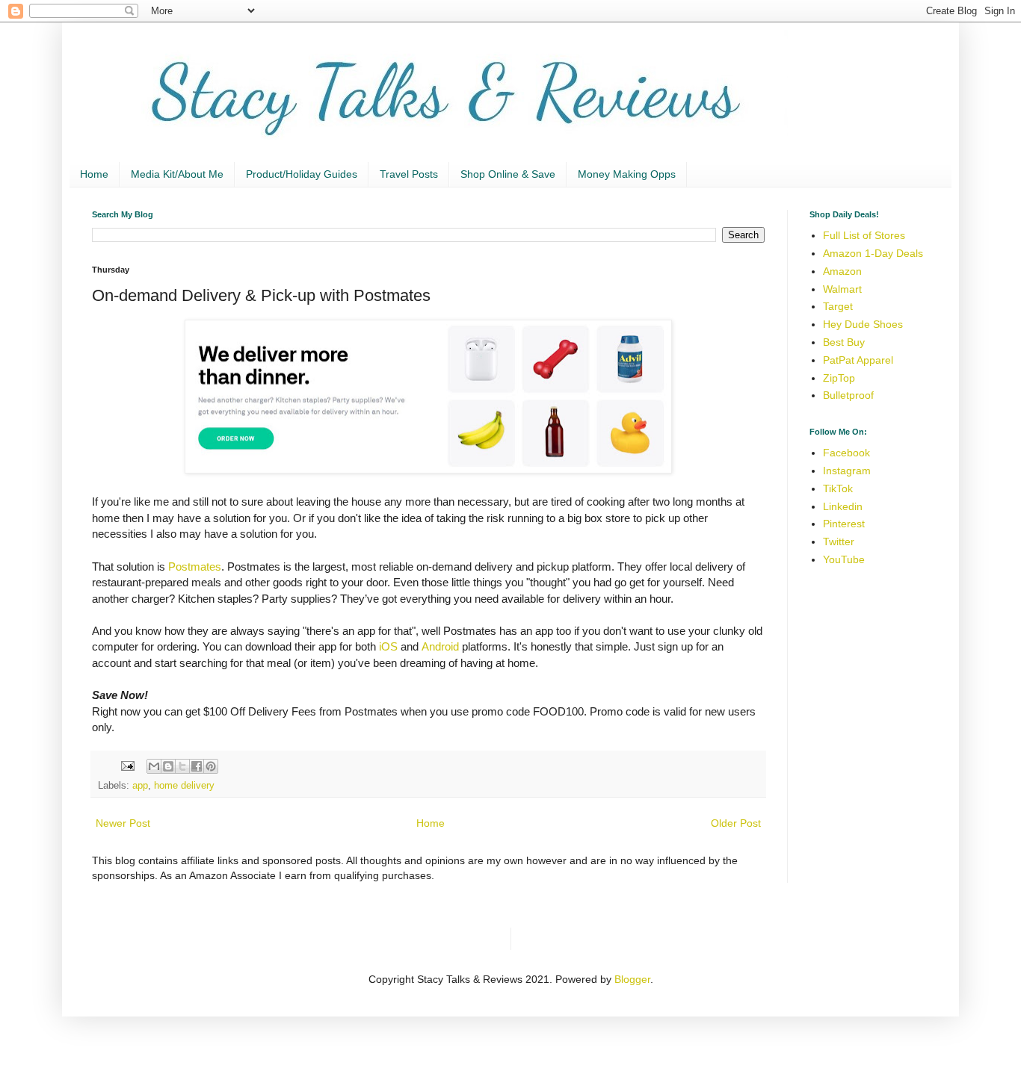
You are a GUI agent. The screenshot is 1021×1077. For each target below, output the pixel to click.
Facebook (846, 453)
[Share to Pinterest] (210, 766)
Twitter (838, 541)
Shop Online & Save (507, 174)
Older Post (736, 823)
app (140, 785)
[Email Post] (127, 765)
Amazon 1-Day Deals (873, 253)
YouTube (844, 559)
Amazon (842, 271)
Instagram (847, 471)
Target (838, 306)
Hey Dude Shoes (863, 324)
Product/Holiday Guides (301, 174)
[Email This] (153, 766)
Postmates (194, 566)
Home (94, 174)
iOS (388, 646)
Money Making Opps (627, 174)
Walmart (842, 289)
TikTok (838, 488)
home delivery (184, 785)
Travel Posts (409, 174)
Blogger (632, 979)
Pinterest (844, 524)
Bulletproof (848, 395)
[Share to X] (182, 766)
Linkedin (843, 506)
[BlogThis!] (168, 766)
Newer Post (123, 823)
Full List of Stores (864, 235)
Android (440, 646)
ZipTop (839, 378)
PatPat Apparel (858, 360)
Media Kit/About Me (177, 174)
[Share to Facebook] (196, 766)
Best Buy (844, 342)
